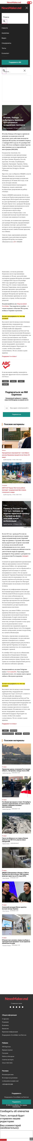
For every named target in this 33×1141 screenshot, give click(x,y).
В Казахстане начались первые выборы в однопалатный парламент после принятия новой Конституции (16, 941)
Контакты (5, 1025)
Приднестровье (7, 1050)
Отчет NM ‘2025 (7, 1063)
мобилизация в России (8, 733)
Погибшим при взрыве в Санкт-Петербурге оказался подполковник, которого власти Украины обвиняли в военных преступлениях (16, 804)
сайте (14, 242)
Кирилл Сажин (5, 843)
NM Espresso (6, 1046)
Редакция (5, 1022)
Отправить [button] (3, 1140)
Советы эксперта (7, 1059)
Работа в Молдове (8, 1056)
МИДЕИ (21, 381)
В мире (5, 505)
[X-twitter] (13, 1007)
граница (13, 381)
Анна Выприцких (8, 128)
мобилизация (13, 730)
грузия (5, 730)
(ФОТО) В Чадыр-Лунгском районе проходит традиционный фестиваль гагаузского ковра (14, 490)
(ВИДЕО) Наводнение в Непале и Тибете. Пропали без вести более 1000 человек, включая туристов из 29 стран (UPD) (15, 874)
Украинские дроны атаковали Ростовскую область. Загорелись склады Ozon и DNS (16, 770)
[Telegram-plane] (22, 1007)
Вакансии (5, 1028)
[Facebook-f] (10, 1007)
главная (5, 381)
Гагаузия (4, 485)
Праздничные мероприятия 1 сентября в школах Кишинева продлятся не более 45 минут (16, 455)
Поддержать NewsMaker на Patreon (14, 1035)
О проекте (5, 1019)
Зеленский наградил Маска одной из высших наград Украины (14, 908)
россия (18, 733)
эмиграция (26, 733)
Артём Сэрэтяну (7, 459)
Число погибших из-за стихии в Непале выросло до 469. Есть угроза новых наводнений (15, 839)
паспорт (5, 384)
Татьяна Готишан (6, 945)
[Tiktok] (19, 1007)
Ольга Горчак (5, 878)
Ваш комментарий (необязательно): (10, 1126)
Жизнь (5, 114)
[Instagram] (16, 1007)
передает (25, 556)
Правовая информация (10, 1032)
